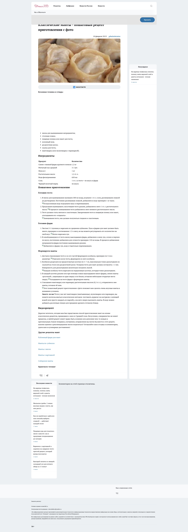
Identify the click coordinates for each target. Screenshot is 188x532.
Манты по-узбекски (46, 343)
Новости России (86, 6)
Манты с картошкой (46, 355)
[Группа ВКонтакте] (79, 87)
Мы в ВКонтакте (40, 12)
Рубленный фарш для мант (49, 337)
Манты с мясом (44, 349)
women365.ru (44, 506)
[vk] (41, 375)
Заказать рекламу (36, 501)
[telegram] (48, 375)
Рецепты (57, 6)
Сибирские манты (45, 361)
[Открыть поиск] (151, 6)
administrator (114, 36)
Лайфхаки (70, 6)
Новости (101, 6)
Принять (147, 20)
